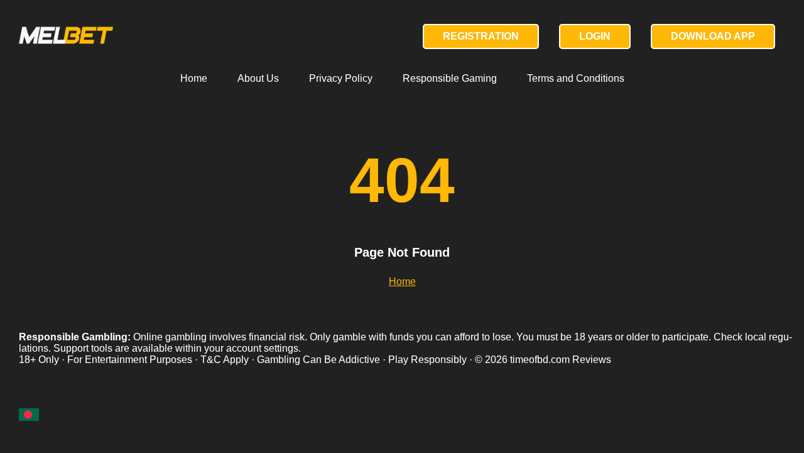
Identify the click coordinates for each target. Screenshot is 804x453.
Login (595, 36)
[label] (29, 414)
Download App (713, 36)
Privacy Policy (340, 78)
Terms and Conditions (575, 78)
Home (193, 78)
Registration (481, 36)
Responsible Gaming (450, 78)
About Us (258, 78)
